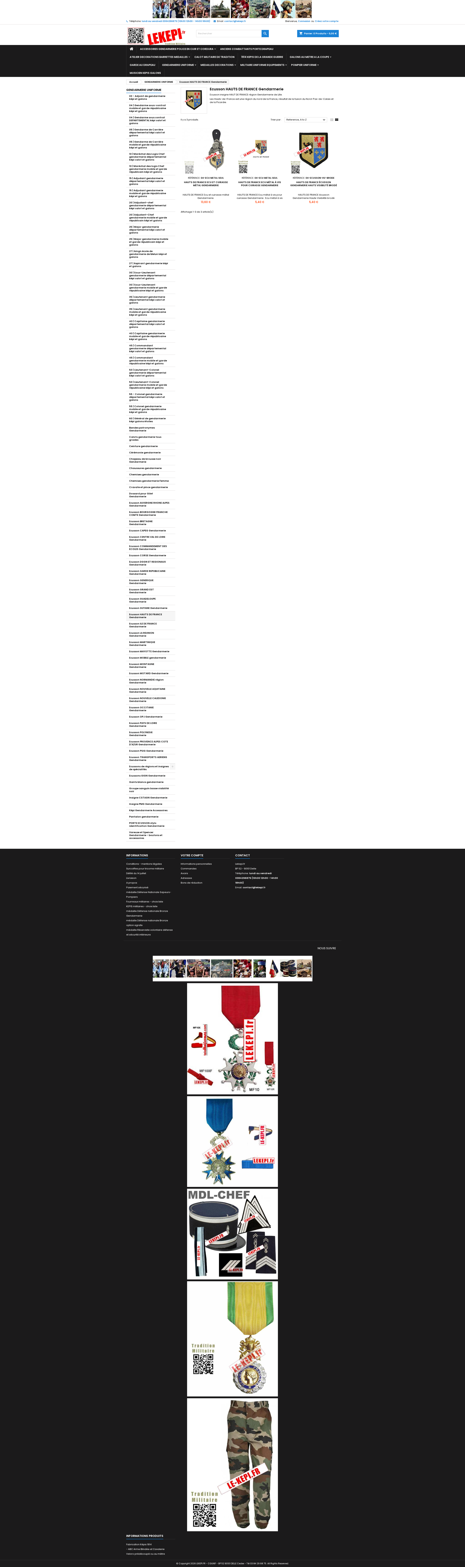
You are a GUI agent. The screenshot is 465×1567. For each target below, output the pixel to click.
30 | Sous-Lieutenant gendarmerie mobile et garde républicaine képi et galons (148, 287)
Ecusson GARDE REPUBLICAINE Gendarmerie (147, 572)
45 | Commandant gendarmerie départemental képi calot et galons (147, 348)
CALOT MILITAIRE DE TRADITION (214, 57)
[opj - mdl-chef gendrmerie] (232, 1234)
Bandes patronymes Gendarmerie (142, 429)
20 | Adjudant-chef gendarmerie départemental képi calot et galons (147, 205)
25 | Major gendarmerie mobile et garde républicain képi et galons (148, 242)
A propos (131, 882)
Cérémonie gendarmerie (145, 452)
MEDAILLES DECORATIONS (217, 65)
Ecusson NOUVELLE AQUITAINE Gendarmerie (147, 690)
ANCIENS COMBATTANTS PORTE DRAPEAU (246, 49)
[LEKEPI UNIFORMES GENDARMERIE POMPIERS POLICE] (232, 968)
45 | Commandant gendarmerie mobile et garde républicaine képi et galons (148, 360)
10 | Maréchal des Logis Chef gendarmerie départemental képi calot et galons (147, 156)
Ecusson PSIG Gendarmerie (146, 751)
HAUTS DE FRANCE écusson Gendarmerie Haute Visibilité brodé (313, 184)
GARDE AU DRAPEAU (142, 65)
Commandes (189, 868)
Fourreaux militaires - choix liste (144, 901)
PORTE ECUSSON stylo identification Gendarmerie (146, 824)
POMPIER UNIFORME (303, 65)
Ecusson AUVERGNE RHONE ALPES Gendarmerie (149, 504)
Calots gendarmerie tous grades (145, 438)
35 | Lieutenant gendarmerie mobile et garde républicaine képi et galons (147, 312)
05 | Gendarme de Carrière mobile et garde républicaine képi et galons (147, 144)
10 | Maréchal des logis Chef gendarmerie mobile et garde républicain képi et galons (148, 169)
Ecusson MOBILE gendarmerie (147, 657)
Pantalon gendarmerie (143, 816)
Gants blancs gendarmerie (146, 782)
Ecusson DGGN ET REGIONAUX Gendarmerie (147, 563)
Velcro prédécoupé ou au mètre (145, 1554)
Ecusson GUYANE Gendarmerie (148, 608)
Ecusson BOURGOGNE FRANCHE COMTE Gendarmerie (148, 513)
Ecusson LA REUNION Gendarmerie (141, 634)
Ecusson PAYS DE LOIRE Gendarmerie (143, 724)
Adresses (186, 878)
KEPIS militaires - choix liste (141, 906)
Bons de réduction (191, 882)
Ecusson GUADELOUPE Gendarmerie (142, 600)
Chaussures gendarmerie (145, 468)
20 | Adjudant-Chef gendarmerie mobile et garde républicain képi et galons (148, 217)
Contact (242, 855)
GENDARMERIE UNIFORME (178, 65)
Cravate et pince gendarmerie (148, 487)
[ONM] (232, 1141)
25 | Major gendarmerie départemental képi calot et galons (147, 229)
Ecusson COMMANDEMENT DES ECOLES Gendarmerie (148, 547)
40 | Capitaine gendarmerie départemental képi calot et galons (147, 324)
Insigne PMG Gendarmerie (145, 804)
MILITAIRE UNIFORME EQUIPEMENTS (262, 65)
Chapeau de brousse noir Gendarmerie (145, 460)
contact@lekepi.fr (235, 21)
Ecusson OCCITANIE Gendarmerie (141, 709)
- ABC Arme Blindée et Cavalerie (145, 1549)
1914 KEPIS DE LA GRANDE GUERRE (262, 57)
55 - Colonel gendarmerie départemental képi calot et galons (147, 397)
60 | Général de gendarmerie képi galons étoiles (147, 420)
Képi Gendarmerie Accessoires (148, 810)
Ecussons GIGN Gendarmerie (147, 775)
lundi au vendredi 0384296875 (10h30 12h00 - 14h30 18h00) (176, 21)
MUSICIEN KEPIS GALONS (145, 73)
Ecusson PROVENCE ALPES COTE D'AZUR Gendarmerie (148, 743)
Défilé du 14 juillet (136, 873)
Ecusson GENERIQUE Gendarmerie (141, 582)
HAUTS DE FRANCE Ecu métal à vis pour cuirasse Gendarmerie (259, 184)
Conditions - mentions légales (144, 864)
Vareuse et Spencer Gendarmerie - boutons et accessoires (145, 835)
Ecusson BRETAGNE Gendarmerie (141, 523)
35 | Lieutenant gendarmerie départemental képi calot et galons (147, 299)
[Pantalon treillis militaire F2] (232, 1464)
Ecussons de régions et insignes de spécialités (149, 768)
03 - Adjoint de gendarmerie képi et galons (147, 97)
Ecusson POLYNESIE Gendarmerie (141, 734)
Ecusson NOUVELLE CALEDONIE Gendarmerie (147, 700)
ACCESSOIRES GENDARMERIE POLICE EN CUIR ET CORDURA (176, 49)
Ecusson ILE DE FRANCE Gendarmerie (143, 625)
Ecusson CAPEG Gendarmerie (147, 530)
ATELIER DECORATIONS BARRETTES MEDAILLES (159, 57)
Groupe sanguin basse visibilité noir (149, 790)
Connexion (304, 21)
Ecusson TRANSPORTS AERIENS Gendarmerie (148, 758)
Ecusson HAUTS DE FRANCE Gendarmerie (145, 616)
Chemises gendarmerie (144, 474)
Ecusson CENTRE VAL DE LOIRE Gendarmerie (147, 538)
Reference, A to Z (306, 120)
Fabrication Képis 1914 (139, 1544)
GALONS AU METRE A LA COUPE (309, 57)
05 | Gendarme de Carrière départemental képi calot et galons (147, 132)
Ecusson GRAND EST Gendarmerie (141, 591)
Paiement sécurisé (137, 887)
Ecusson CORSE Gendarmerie (147, 555)
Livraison (131, 878)
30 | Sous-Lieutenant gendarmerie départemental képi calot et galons (147, 275)
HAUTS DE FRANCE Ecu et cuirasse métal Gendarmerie (206, 184)
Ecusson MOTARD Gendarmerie (148, 673)
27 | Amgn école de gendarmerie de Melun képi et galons (148, 254)
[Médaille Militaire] (232, 1338)
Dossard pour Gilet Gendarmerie (141, 495)
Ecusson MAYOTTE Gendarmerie (149, 651)
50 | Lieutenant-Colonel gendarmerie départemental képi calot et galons (147, 372)
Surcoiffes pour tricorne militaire (145, 868)
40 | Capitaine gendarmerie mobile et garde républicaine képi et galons (147, 336)
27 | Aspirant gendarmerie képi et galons (148, 265)
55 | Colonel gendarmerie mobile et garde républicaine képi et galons (147, 409)
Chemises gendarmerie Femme (149, 481)
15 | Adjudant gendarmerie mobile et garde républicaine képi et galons (147, 193)
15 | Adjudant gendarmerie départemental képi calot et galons (147, 181)
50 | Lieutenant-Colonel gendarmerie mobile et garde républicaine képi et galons (148, 385)
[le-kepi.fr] (232, 9)
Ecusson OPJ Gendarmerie (145, 716)
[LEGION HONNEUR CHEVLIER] (232, 1038)
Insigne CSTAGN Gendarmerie (148, 797)
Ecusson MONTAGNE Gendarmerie (141, 665)
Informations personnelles (196, 864)
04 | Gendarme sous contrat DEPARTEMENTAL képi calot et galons (147, 120)
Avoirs (184, 873)
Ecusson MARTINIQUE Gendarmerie (142, 643)
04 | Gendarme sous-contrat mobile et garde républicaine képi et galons (147, 108)
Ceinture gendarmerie (143, 446)
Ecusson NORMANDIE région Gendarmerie (146, 681)
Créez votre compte (326, 21)
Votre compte (192, 855)
